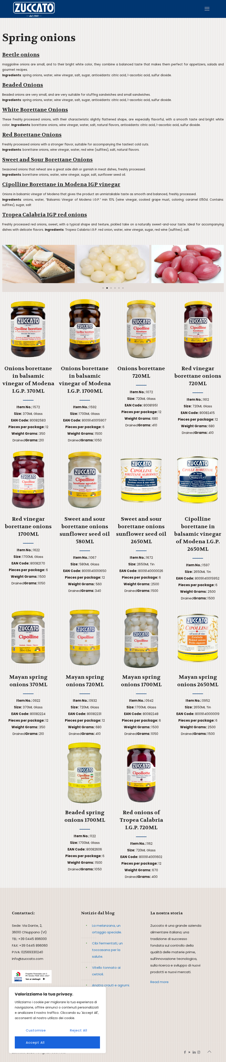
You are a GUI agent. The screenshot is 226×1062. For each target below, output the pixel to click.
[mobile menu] (207, 9)
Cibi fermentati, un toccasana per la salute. (107, 950)
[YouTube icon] (189, 1052)
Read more (159, 982)
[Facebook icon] (184, 1052)
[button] (7, 265)
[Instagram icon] (198, 1052)
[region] (57, 1020)
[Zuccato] (34, 9)
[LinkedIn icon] (194, 1052)
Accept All (35, 1042)
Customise (36, 1030)
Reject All (78, 1030)
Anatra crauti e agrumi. (111, 985)
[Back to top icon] (209, 1051)
